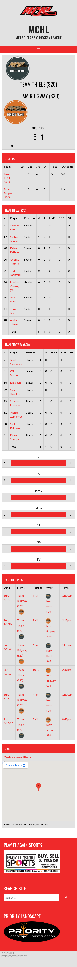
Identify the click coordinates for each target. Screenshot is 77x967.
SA (69, 218)
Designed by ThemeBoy (14, 956)
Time (65, 587)
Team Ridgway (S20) (9, 193)
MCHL (38, 29)
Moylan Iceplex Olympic (18, 757)
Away (49, 587)
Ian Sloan (15, 382)
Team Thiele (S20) (7, 178)
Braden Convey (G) (14, 286)
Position (29, 218)
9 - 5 (35, 694)
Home (21, 587)
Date (7, 587)
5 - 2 (35, 719)
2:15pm (66, 620)
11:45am (67, 645)
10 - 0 (36, 669)
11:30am (67, 595)
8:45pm (66, 719)
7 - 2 (35, 620)
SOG (62, 218)
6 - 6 (35, 645)
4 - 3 (35, 595)
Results (37, 587)
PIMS (52, 218)
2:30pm (66, 669)
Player (14, 218)
